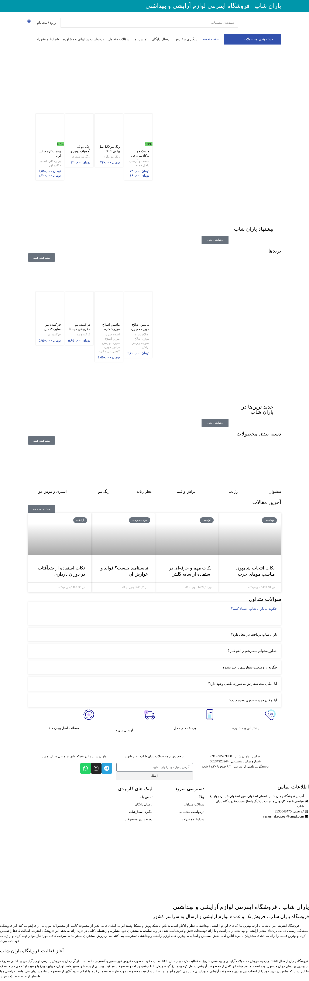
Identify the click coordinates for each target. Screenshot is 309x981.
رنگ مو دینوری (81, 156)
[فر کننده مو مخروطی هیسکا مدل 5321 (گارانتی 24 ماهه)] (79, 306)
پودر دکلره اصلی (50, 161)
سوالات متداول (194, 804)
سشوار (275, 491)
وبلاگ (201, 797)
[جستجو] (65, 23)
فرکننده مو (83, 334)
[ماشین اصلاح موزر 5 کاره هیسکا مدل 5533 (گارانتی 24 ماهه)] (109, 306)
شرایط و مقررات (193, 819)
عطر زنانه (144, 491)
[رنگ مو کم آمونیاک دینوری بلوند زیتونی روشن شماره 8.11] (79, 128)
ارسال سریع (124, 730)
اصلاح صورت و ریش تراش (140, 343)
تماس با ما (145, 797)
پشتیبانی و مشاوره (245, 728)
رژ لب (233, 491)
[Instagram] (96, 768)
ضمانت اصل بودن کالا (64, 728)
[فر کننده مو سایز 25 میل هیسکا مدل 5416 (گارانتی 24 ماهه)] (50, 306)
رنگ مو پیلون (111, 156)
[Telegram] (107, 768)
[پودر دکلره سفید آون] (50, 128)
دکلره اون (54, 165)
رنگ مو (104, 491)
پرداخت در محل (185, 728)
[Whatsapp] (85, 768)
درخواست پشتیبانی (192, 812)
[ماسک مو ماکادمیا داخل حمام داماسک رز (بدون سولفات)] (138, 128)
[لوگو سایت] (261, 22)
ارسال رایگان (143, 804)
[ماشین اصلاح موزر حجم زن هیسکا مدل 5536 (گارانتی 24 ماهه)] (138, 306)
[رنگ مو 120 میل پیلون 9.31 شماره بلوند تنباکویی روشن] (109, 128)
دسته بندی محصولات (138, 819)
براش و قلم (186, 491)
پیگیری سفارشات (140, 812)
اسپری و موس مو (52, 491)
